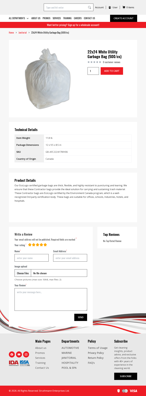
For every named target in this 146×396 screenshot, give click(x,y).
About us (35, 18)
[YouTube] (19, 354)
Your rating (20, 245)
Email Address (60, 251)
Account (99, 7)
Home (11, 32)
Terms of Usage (98, 348)
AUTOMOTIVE (70, 348)
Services (57, 18)
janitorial (22, 32)
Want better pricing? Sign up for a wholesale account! (73, 25)
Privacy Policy (96, 353)
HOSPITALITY (70, 362)
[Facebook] (12, 354)
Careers (78, 18)
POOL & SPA (69, 367)
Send (81, 317)
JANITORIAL (69, 357)
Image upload (21, 266)
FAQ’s (91, 362)
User (115, 7)
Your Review (20, 285)
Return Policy (96, 357)
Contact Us (89, 18)
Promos (46, 18)
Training (67, 18)
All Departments (17, 18)
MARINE (67, 353)
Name (18, 251)
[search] (89, 7)
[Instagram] (26, 354)
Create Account (124, 18)
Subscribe (125, 376)
